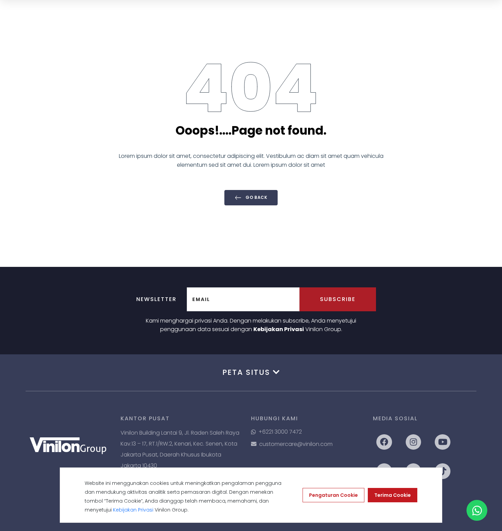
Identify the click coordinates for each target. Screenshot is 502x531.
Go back (256, 197)
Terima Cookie (392, 495)
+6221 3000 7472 (280, 432)
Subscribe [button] (337, 299)
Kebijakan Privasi (278, 329)
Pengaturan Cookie (333, 495)
